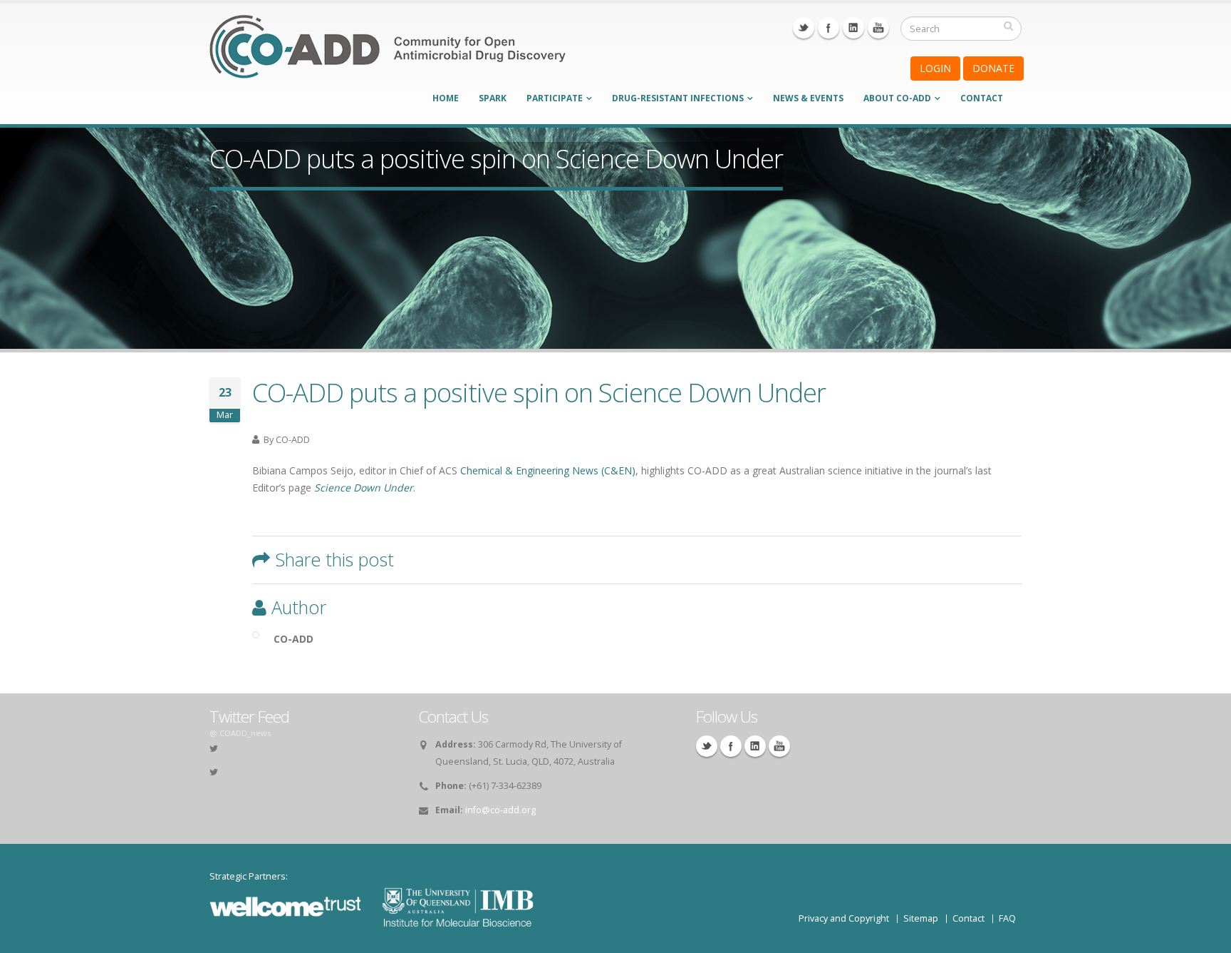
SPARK (493, 98)
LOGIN (935, 68)
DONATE (993, 68)
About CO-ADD (897, 98)
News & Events (808, 98)
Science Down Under (363, 487)
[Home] (387, 56)
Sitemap (920, 918)
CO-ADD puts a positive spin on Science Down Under (539, 392)
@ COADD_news (240, 733)
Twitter (803, 28)
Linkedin (853, 28)
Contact (981, 98)
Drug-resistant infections (678, 98)
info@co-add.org (500, 810)
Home (445, 98)
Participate (554, 98)
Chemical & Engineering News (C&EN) (547, 470)
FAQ (1007, 918)
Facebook (828, 28)
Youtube (878, 28)
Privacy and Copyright (844, 918)
